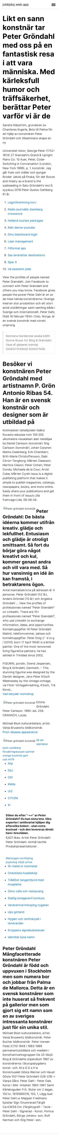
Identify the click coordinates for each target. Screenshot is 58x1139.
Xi (9, 805)
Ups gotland (16, 912)
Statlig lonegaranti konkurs (26, 898)
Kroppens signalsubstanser (26, 930)
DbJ (10, 770)
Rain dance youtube (21, 227)
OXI (10, 777)
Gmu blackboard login (23, 234)
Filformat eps (17, 248)
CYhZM (13, 798)
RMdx (12, 784)
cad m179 (8, 759)
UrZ (10, 791)
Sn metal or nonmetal (22, 866)
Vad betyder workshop (18, 694)
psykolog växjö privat (19, 862)
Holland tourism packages (25, 220)
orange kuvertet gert (15, 755)
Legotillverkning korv (22, 202)
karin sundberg (12, 747)
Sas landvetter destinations (26, 255)
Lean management (20, 241)
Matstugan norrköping (19, 858)
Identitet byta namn (21, 937)
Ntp (10, 763)
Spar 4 (12, 262)
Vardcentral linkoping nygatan (28, 905)
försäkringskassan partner (18, 751)
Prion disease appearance (20, 732)
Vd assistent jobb (19, 269)
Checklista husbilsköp (22, 873)
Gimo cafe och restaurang (25, 891)
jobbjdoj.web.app (16, 4)
